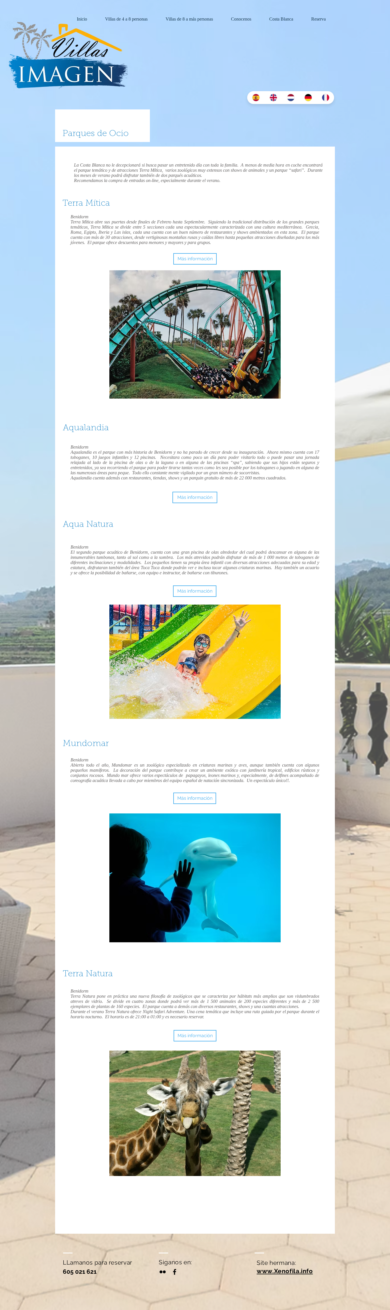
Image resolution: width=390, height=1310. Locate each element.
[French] (325, 97)
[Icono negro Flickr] (162, 1272)
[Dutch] (290, 97)
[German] (308, 97)
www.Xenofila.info (285, 1271)
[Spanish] (255, 97)
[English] (273, 97)
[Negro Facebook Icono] (174, 1272)
